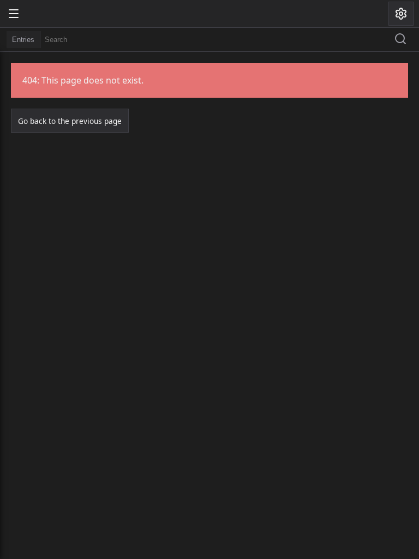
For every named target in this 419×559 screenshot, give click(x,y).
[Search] (400, 40)
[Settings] (401, 14)
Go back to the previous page (70, 121)
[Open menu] (13, 13)
